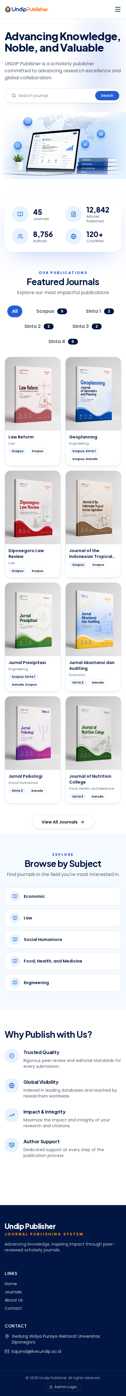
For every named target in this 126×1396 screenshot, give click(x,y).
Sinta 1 (98, 311)
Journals (13, 1292)
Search (107, 95)
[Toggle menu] (117, 9)
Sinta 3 (85, 326)
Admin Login (66, 1386)
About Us (14, 1300)
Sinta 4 (61, 341)
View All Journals (60, 822)
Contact (13, 1308)
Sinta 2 (37, 326)
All (15, 311)
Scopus (49, 311)
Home (11, 1284)
